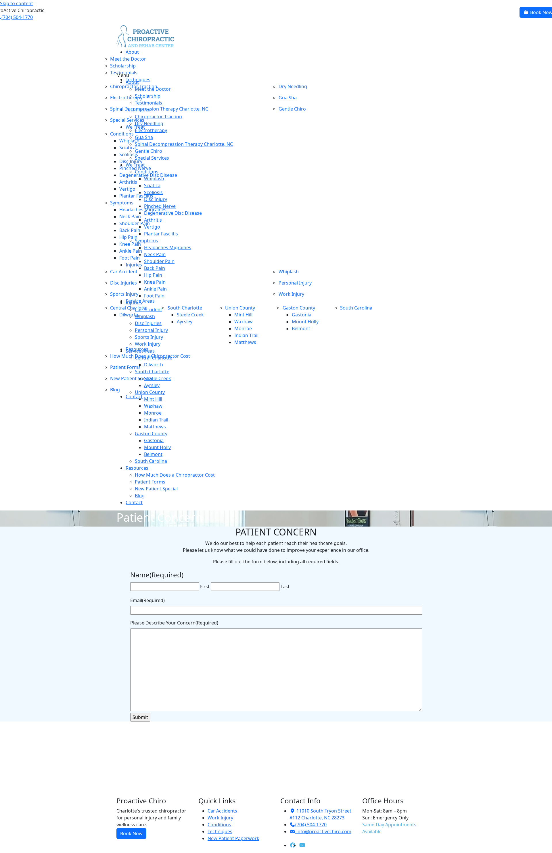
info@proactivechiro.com (323, 831)
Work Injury (291, 294)
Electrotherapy (126, 97)
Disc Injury (130, 161)
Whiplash (129, 141)
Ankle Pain (130, 251)
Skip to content (16, 3)
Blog (115, 389)
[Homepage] (145, 36)
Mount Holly (305, 321)
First (205, 586)
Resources (137, 468)
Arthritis (128, 182)
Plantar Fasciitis (136, 196)
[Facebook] (293, 845)
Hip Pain (128, 237)
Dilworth (128, 315)
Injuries (134, 265)
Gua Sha (288, 97)
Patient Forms (125, 367)
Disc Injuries (123, 283)
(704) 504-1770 (311, 824)
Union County (240, 308)
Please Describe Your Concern (174, 623)
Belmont (301, 328)
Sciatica (127, 147)
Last (285, 586)
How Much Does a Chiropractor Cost (150, 356)
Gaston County (299, 308)
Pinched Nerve (135, 168)
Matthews (245, 342)
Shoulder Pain (134, 223)
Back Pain (129, 230)
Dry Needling (293, 86)
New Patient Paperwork (233, 838)
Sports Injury (124, 294)
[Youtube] (302, 845)
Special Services (127, 120)
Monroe (243, 328)
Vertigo (127, 189)
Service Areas (140, 351)
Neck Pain (130, 216)
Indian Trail (246, 335)
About (132, 52)
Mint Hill (243, 315)
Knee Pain (130, 244)
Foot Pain (129, 258)
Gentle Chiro (292, 109)
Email (147, 600)
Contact (134, 396)
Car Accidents (222, 811)
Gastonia (301, 315)
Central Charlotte (128, 308)
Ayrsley (184, 321)
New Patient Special (131, 378)
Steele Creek (190, 315)
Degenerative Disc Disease (148, 175)
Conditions (122, 134)
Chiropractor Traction (133, 86)
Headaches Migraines (142, 209)
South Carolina (356, 308)
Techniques (220, 831)
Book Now (131, 833)
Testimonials (123, 72)
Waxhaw (243, 321)
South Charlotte (185, 308)
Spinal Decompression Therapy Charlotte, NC (159, 109)
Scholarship (123, 66)
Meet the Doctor (128, 59)
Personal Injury (295, 283)
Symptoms (121, 203)
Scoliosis (128, 154)
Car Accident (123, 271)
